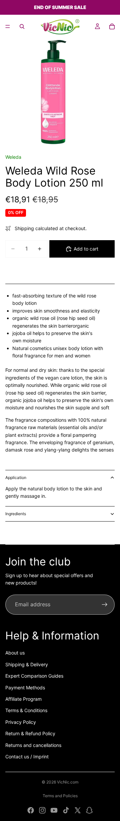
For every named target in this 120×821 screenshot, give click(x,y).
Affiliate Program (23, 699)
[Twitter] (78, 810)
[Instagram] (42, 810)
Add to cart (86, 249)
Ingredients (15, 513)
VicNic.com (67, 781)
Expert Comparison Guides (34, 676)
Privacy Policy (20, 722)
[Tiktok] (66, 810)
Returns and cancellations (33, 745)
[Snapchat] (89, 810)
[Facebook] (31, 810)
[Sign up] (105, 605)
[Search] (22, 26)
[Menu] (7, 26)
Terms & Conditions (26, 710)
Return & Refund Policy (30, 733)
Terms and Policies (60, 795)
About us (15, 653)
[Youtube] (54, 810)
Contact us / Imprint (27, 756)
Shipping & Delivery (26, 664)
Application (15, 477)
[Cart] (112, 26)
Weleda (13, 157)
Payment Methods (25, 687)
